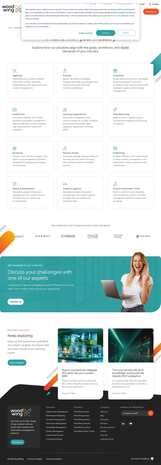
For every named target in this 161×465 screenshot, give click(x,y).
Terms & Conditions (54, 459)
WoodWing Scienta (82, 419)
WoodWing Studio (81, 412)
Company (104, 407)
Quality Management (54, 431)
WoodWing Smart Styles (84, 431)
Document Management (56, 419)
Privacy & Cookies (35, 459)
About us (104, 412)
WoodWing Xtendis (82, 423)
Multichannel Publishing (55, 415)
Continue (105, 33)
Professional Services (54, 435)
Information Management (56, 423)
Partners (104, 423)
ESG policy (104, 419)
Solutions (50, 407)
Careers (103, 431)
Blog (102, 415)
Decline (126, 33)
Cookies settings (85, 33)
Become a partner (107, 427)
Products (78, 407)
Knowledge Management (56, 427)
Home (10, 28)
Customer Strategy (54, 439)
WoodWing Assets (82, 415)
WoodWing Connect (82, 427)
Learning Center (107, 439)
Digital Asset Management (57, 412)
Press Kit (104, 435)
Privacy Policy (116, 15)
